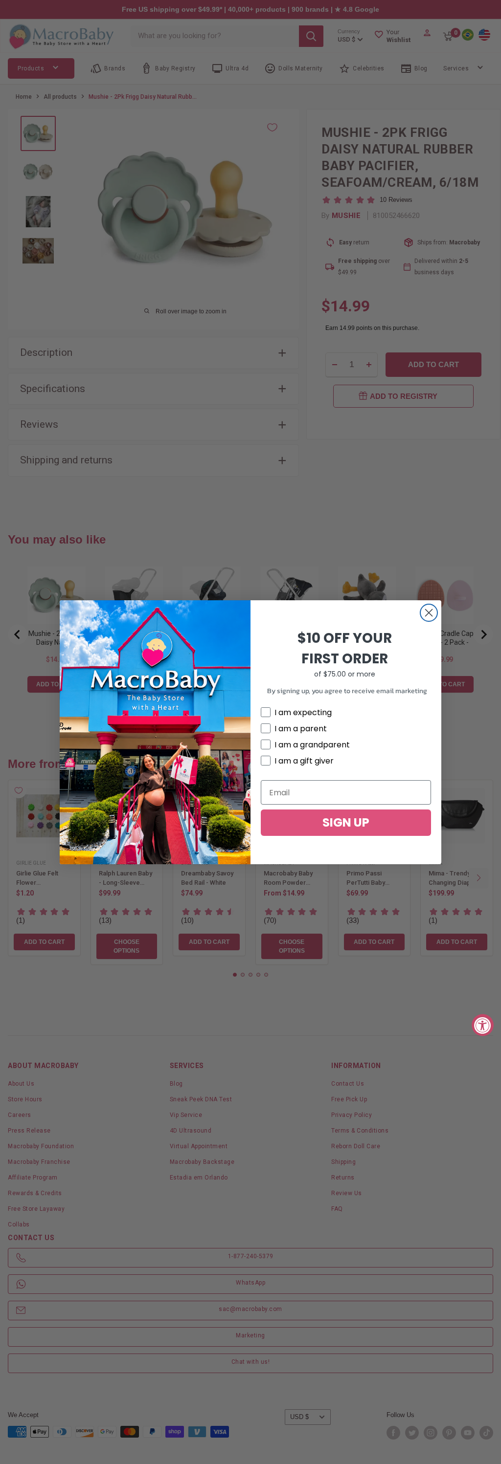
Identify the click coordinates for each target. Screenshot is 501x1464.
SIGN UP (345, 822)
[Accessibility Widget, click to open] (483, 1025)
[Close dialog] (428, 612)
